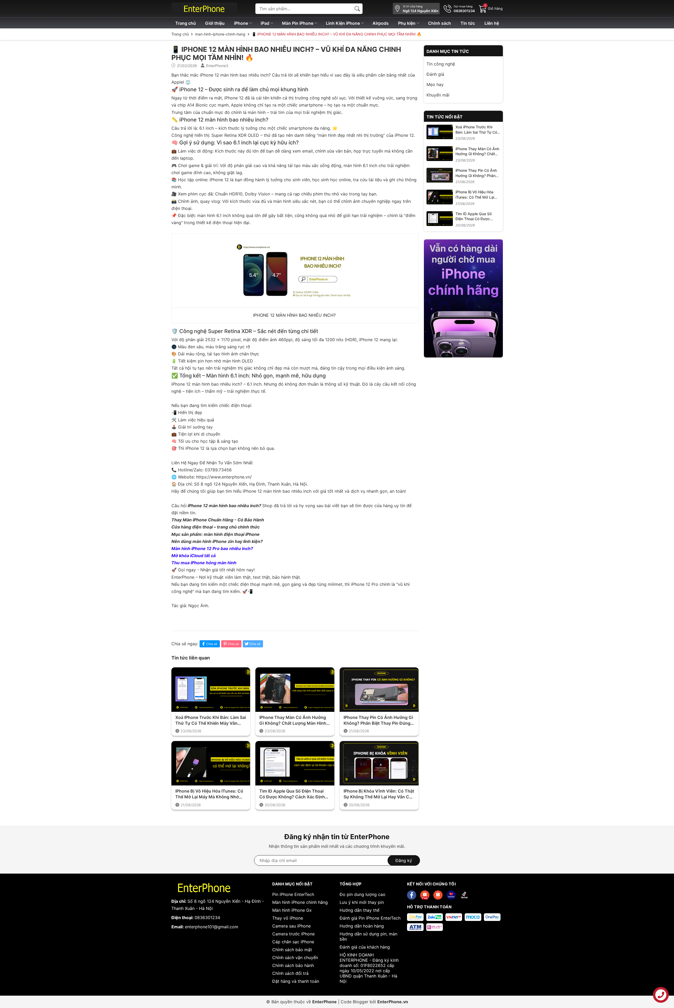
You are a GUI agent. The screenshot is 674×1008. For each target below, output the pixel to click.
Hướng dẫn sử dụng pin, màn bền (368, 936)
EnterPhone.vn (392, 1001)
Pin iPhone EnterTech (293, 894)
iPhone (241, 23)
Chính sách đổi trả (290, 973)
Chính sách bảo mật (292, 949)
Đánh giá (435, 74)
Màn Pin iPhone (298, 23)
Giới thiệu (215, 23)
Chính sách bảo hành (293, 965)
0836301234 (207, 917)
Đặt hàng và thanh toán (295, 981)
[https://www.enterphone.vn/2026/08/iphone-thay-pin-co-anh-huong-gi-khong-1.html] (379, 689)
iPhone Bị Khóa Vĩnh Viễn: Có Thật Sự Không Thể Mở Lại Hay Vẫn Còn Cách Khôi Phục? (379, 794)
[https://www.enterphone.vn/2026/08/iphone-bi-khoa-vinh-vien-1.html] (379, 763)
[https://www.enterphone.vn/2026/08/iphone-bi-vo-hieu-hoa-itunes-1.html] (210, 763)
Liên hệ (491, 23)
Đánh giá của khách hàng (365, 947)
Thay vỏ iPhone (287, 918)
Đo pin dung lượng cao (362, 894)
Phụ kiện (407, 23)
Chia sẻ (211, 644)
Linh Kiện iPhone (343, 23)
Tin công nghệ (441, 64)
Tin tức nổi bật (445, 116)
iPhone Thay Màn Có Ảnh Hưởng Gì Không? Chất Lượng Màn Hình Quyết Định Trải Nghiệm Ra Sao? (292, 720)
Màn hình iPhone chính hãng (300, 902)
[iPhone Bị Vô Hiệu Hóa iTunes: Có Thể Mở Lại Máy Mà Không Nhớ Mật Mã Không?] (440, 197)
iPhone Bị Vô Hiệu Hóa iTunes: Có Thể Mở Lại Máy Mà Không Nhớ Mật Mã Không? (209, 794)
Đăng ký (403, 860)
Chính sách (439, 23)
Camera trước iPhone (293, 933)
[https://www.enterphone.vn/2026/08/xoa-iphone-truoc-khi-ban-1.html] (210, 689)
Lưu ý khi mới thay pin (362, 902)
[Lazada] (451, 895)
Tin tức (467, 23)
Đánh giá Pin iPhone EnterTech (370, 918)
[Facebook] (411, 895)
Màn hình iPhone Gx (292, 910)
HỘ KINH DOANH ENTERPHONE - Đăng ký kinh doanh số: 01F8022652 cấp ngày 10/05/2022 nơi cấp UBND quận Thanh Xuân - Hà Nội (369, 968)
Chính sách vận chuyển (295, 957)
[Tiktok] (464, 895)
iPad (265, 23)
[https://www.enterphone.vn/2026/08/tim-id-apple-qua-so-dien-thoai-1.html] (294, 763)
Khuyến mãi (438, 95)
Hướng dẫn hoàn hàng (362, 926)
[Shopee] (424, 895)
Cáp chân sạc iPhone (293, 941)
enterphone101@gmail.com (211, 926)
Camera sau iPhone (291, 926)
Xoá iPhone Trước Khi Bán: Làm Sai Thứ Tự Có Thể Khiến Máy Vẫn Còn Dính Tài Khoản (210, 720)
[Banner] (463, 298)
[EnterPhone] (204, 9)
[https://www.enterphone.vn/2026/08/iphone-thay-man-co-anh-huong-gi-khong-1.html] (294, 689)
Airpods (381, 23)
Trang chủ (185, 23)
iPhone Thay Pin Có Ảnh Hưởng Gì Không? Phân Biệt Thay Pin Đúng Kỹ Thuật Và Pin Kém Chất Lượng (378, 720)
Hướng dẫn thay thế (359, 910)
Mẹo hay (435, 84)
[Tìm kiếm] (357, 8)
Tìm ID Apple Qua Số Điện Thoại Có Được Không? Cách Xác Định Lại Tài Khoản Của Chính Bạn (292, 794)
